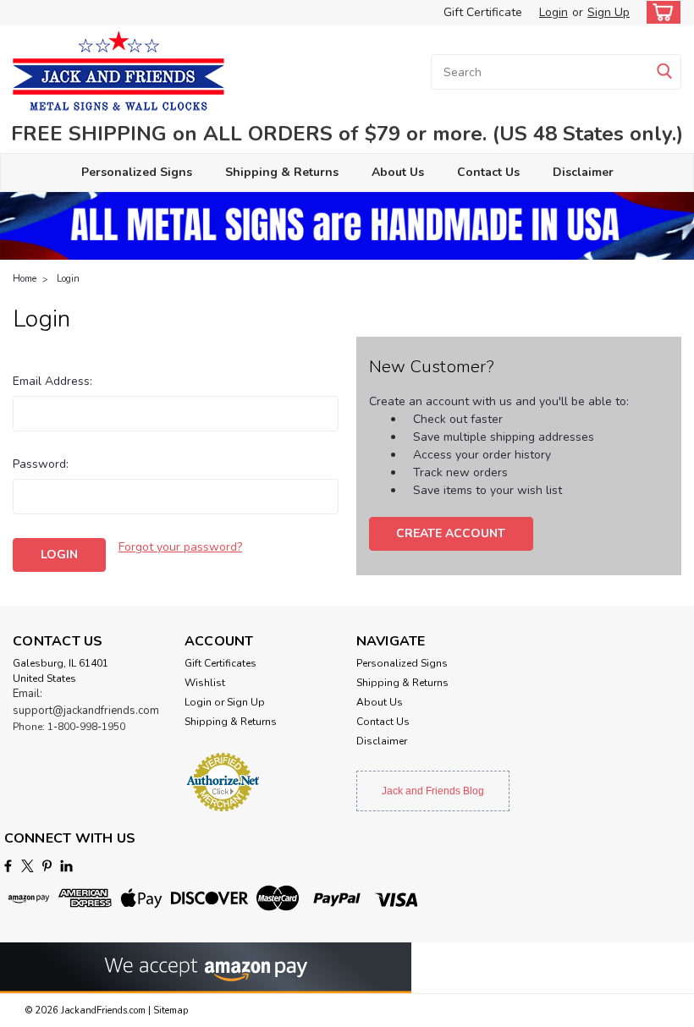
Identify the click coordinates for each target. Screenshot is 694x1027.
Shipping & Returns (282, 172)
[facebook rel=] (8, 865)
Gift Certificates (220, 663)
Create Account (450, 533)
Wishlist (205, 682)
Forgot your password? (180, 547)
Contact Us (488, 172)
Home (24, 278)
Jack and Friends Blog (433, 791)
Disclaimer (583, 172)
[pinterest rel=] (47, 865)
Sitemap (170, 1010)
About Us (398, 172)
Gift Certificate (482, 12)
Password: (41, 464)
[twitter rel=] (27, 865)
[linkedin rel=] (66, 865)
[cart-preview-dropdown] (659, 12)
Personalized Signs (136, 172)
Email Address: (52, 381)
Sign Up (608, 12)
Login (553, 12)
